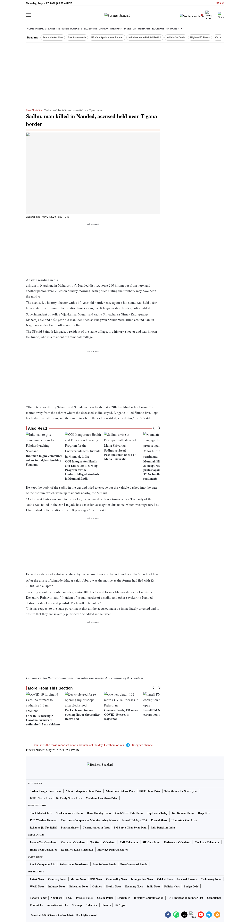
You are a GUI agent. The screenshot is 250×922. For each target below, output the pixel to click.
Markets (76, 29)
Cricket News (165, 879)
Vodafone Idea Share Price (101, 798)
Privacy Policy (84, 898)
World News (37, 886)
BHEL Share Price (41, 798)
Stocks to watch (77, 37)
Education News (78, 886)
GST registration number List (185, 898)
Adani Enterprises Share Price (83, 791)
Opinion (103, 29)
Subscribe (91, 905)
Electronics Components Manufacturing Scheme (89, 820)
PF (167, 29)
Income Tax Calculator (43, 842)
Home (30, 29)
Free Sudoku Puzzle (104, 864)
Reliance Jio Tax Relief (43, 827)
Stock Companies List (43, 864)
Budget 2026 (191, 886)
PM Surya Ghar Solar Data (130, 827)
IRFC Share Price (149, 791)
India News (38, 110)
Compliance (214, 898)
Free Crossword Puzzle (133, 864)
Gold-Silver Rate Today (129, 813)
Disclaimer (123, 898)
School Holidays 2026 (134, 820)
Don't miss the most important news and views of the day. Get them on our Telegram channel (93, 745)
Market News (78, 879)
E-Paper (63, 29)
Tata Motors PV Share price (181, 791)
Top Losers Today (157, 813)
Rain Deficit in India (163, 827)
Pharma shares (70, 827)
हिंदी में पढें (220, 3)
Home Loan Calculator (43, 849)
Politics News (172, 886)
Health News (113, 886)
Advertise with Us (57, 905)
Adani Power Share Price (120, 791)
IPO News (96, 879)
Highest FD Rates (200, 37)
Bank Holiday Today (99, 813)
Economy (158, 29)
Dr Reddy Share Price (69, 798)
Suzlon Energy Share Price (46, 791)
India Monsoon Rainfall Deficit (145, 37)
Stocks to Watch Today (69, 813)
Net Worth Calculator (103, 842)
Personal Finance (187, 879)
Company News (57, 879)
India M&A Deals (176, 37)
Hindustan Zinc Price (184, 820)
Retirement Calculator (177, 842)
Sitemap (77, 905)
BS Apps (120, 905)
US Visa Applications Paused (107, 37)
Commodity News (116, 879)
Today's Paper (38, 898)
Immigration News (142, 879)
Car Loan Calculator (207, 842)
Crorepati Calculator (73, 842)
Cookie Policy (105, 898)
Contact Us (36, 905)
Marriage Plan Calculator (112, 849)
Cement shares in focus (96, 827)
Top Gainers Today (183, 813)
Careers (106, 905)
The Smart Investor (123, 29)
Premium (40, 29)
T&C (69, 898)
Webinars (144, 29)
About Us (56, 898)
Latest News (37, 879)
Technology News (211, 879)
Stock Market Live (53, 37)
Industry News (56, 886)
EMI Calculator (129, 842)
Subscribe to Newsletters (74, 864)
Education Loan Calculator (77, 849)
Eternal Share (159, 820)
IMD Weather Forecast (43, 820)
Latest (52, 29)
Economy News (134, 886)
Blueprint (90, 29)
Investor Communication (148, 898)
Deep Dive (204, 813)
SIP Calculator (151, 842)
